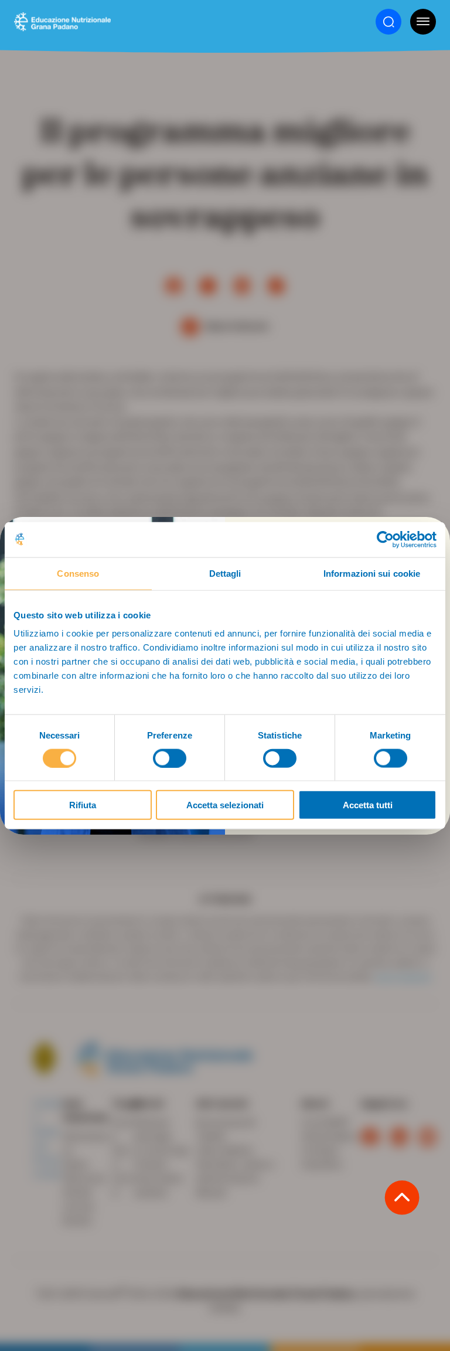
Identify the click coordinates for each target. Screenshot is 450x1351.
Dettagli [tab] (225, 573)
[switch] (169, 757)
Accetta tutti (368, 805)
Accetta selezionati (225, 805)
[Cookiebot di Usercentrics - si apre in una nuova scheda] (385, 539)
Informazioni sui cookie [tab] (371, 573)
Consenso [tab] (78, 573)
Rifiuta (82, 805)
